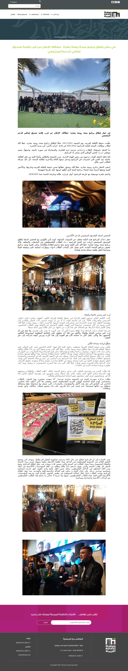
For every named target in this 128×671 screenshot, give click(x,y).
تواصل (13, 14)
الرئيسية (71, 37)
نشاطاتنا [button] (45, 14)
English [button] (14, 2)
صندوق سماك (22, 14)
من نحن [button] (56, 14)
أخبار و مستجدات (60, 37)
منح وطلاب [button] (35, 14)
